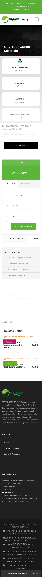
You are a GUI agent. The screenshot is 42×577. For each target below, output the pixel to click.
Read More (21, 145)
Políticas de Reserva (11, 448)
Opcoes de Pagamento (12, 454)
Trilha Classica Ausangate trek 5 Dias (13, 345)
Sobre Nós (7, 442)
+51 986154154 (8, 492)
